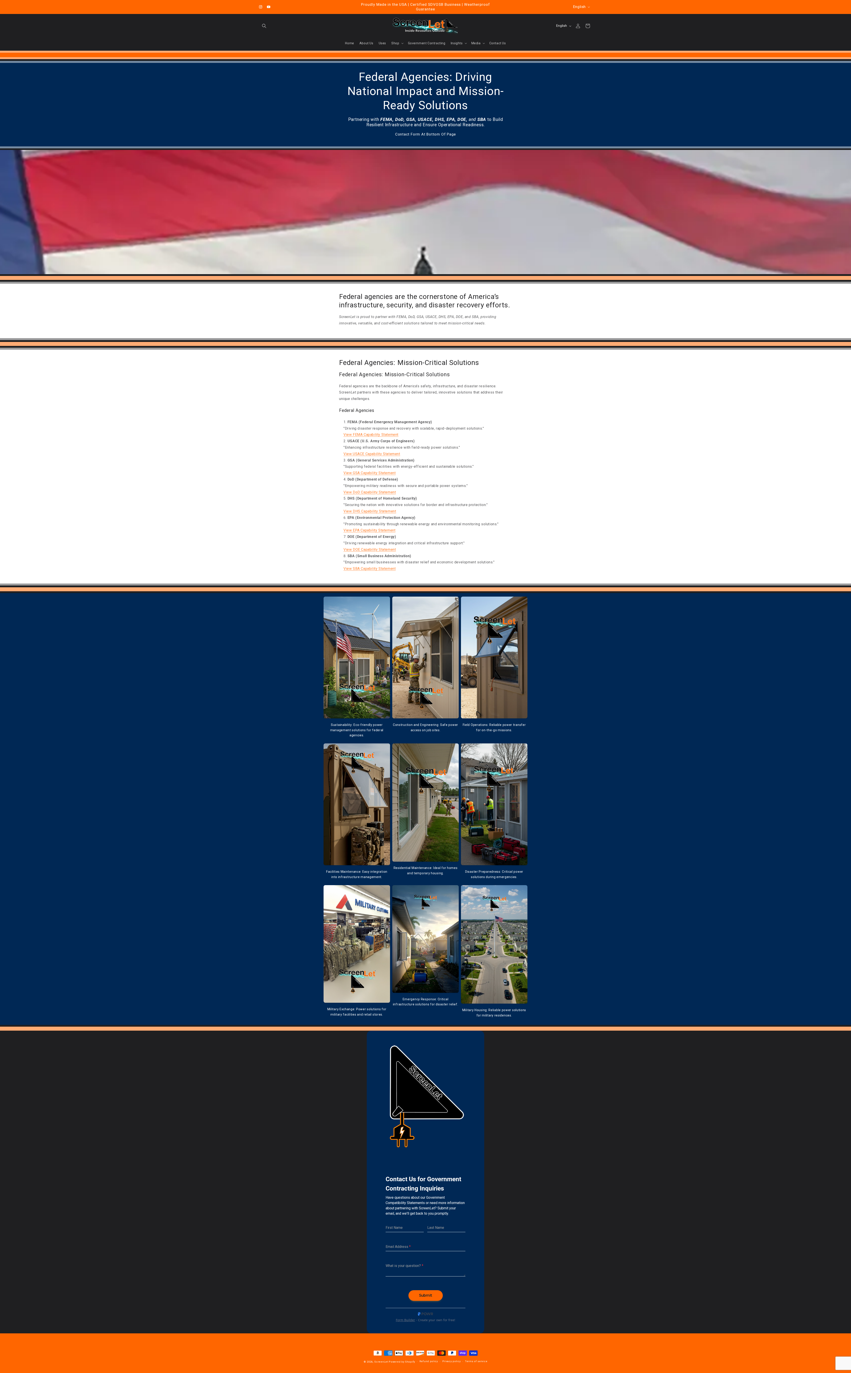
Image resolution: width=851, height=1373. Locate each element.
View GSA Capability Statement (370, 473)
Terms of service (476, 1361)
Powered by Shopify (402, 1361)
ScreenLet (381, 1361)
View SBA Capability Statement (370, 568)
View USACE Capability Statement (372, 454)
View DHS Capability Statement (370, 511)
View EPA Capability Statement (369, 530)
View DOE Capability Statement (370, 549)
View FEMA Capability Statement (371, 434)
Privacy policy (451, 1361)
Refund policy (429, 1361)
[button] (264, 26)
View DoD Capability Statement (370, 492)
